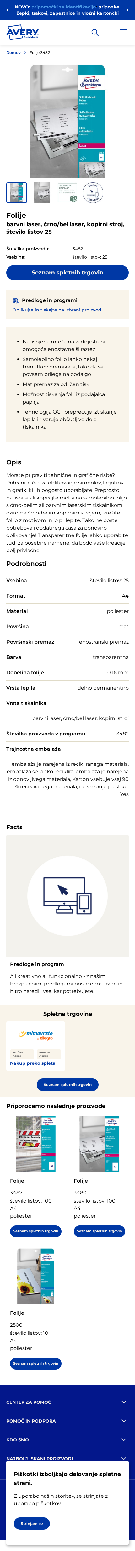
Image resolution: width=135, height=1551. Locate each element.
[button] (16, 192)
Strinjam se (32, 1523)
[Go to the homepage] (22, 33)
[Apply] (95, 32)
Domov (13, 52)
